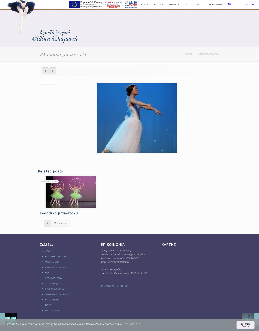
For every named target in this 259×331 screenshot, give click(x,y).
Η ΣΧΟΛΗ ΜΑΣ (52, 261)
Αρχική (188, 53)
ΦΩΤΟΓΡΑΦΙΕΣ (52, 299)
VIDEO (48, 305)
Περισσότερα (132, 324)
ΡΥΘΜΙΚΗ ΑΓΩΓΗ (53, 278)
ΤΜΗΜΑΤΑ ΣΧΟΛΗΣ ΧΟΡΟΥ (58, 294)
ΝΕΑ (47, 272)
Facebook (109, 285)
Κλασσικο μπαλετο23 (59, 213)
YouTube (123, 285)
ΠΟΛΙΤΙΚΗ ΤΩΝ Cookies (56, 256)
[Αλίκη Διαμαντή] (22, 17)
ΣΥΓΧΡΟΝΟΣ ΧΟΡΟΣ (54, 288)
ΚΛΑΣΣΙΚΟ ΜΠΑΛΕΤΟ (55, 267)
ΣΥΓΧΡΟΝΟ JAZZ (53, 283)
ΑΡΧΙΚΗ (48, 251)
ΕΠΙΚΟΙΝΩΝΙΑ (52, 310)
